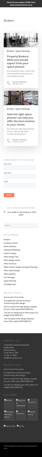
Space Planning (22, 51)
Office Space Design (12, 270)
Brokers (10, 51)
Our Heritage (9, 277)
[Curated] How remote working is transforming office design (17, 301)
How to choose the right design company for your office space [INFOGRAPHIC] (20, 307)
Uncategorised (10, 284)
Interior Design (10, 253)
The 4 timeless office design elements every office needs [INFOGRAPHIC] (19, 320)
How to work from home (14, 297)
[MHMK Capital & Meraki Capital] (9, 403)
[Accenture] (32, 403)
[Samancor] (21, 415)
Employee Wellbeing (12, 250)
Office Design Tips (11, 257)
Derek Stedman (19, 82)
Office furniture (10, 263)
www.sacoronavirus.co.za (21, 5)
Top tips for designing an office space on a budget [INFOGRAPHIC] (21, 313)
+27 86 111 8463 (10, 355)
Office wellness (10, 274)
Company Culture (11, 243)
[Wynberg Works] (9, 415)
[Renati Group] (32, 415)
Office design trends (12, 260)
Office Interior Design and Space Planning (20, 267)
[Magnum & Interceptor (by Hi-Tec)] (21, 403)
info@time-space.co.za (13, 358)
